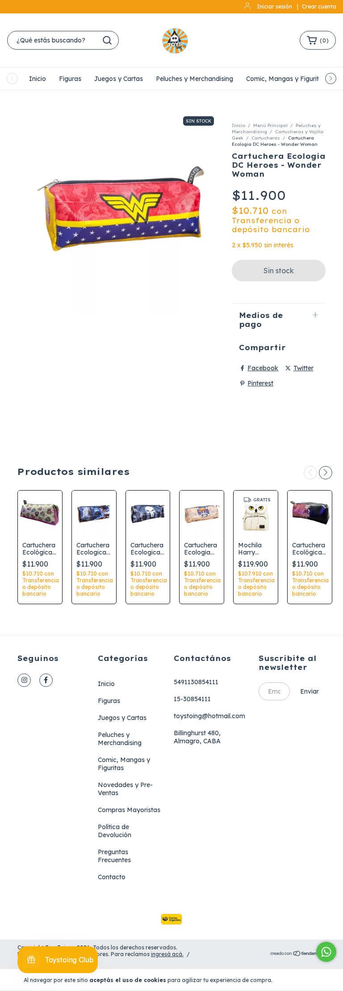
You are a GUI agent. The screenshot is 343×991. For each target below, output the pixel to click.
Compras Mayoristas (129, 810)
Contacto (111, 877)
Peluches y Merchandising (194, 79)
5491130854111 (196, 682)
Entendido (299, 979)
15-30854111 (192, 699)
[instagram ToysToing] (24, 680)
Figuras (70, 79)
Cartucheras (265, 138)
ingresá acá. (167, 954)
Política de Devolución (114, 831)
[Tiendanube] (298, 954)
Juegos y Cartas (118, 79)
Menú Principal (270, 125)
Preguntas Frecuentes (114, 856)
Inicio (37, 79)
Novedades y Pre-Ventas (125, 789)
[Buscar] (107, 40)
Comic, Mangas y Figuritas (286, 79)
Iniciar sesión (274, 6)
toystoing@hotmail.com (209, 716)
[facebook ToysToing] (46, 680)
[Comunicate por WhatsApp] (326, 952)
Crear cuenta (319, 6)
